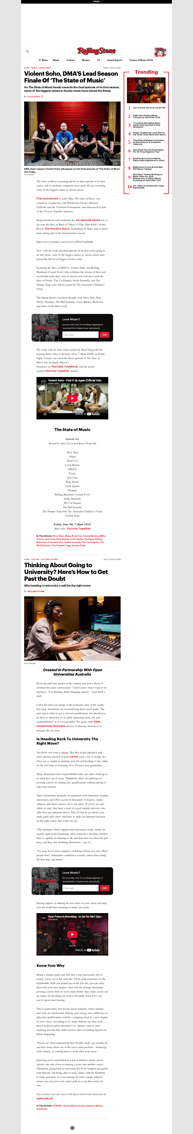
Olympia (89, 539)
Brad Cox (77, 536)
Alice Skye (58, 536)
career (74, 756)
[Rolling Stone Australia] (96, 53)
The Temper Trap (60, 545)
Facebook (71, 366)
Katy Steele (62, 539)
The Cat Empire (90, 542)
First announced (47, 198)
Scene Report (114, 60)
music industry (86, 1106)
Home (26, 68)
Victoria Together (57, 371)
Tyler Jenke (34, 97)
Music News (45, 68)
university (41, 1109)
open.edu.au (44, 1098)
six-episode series (88, 220)
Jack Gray (50, 539)
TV (98, 60)
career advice (69, 1106)
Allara (68, 536)
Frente (40, 539)
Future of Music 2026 (141, 60)
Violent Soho (78, 545)
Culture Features (49, 559)
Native (99, 1106)
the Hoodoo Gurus (57, 228)
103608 (56, 1106)
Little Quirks (76, 539)
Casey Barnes (90, 536)
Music (56, 60)
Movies (86, 60)
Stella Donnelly (72, 542)
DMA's (102, 536)
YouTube (57, 366)
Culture (70, 60)
